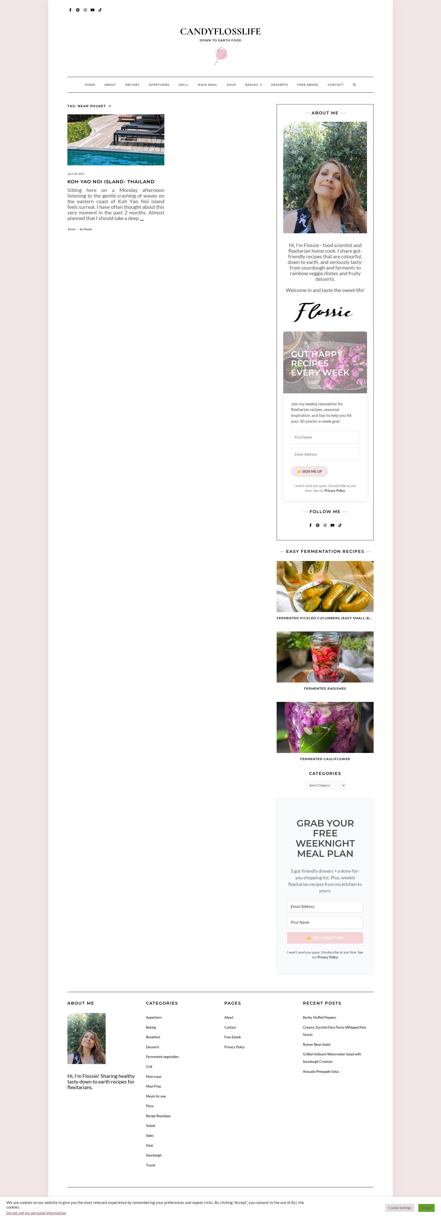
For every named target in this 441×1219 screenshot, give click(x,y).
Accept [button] (426, 1208)
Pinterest (78, 12)
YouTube (93, 12)
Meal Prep (153, 1086)
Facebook (70, 12)
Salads (150, 1126)
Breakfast (153, 1037)
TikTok (100, 12)
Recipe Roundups (158, 1116)
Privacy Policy (335, 491)
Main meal (207, 85)
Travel (71, 229)
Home (90, 85)
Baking (252, 85)
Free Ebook (307, 85)
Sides (150, 1135)
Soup (231, 85)
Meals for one (156, 1096)
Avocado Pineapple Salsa (321, 1071)
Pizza (150, 1106)
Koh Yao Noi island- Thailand (111, 182)
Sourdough (154, 1155)
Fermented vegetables (162, 1057)
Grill (184, 85)
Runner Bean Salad (316, 1044)
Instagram (85, 12)
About (110, 85)
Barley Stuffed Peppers (319, 1017)
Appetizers (159, 85)
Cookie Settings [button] (399, 1208)
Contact (336, 85)
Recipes (132, 85)
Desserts (279, 85)
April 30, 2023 (75, 173)
